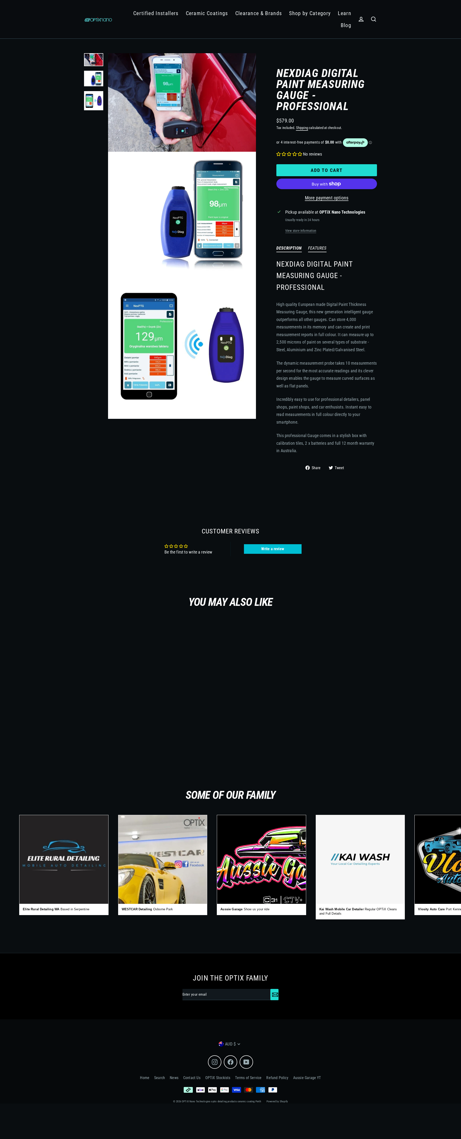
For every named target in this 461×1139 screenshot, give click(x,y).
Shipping (302, 128)
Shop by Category (310, 13)
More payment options (327, 198)
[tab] (289, 249)
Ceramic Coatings (207, 13)
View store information (300, 231)
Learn (344, 13)
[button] (289, 154)
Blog (346, 25)
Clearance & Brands (258, 13)
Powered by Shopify (277, 1101)
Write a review (272, 549)
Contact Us (191, 1077)
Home (144, 1077)
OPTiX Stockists (217, 1077)
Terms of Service (248, 1077)
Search (159, 1077)
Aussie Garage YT (307, 1077)
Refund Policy (277, 1077)
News (174, 1077)
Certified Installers (155, 13)
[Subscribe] (274, 994)
